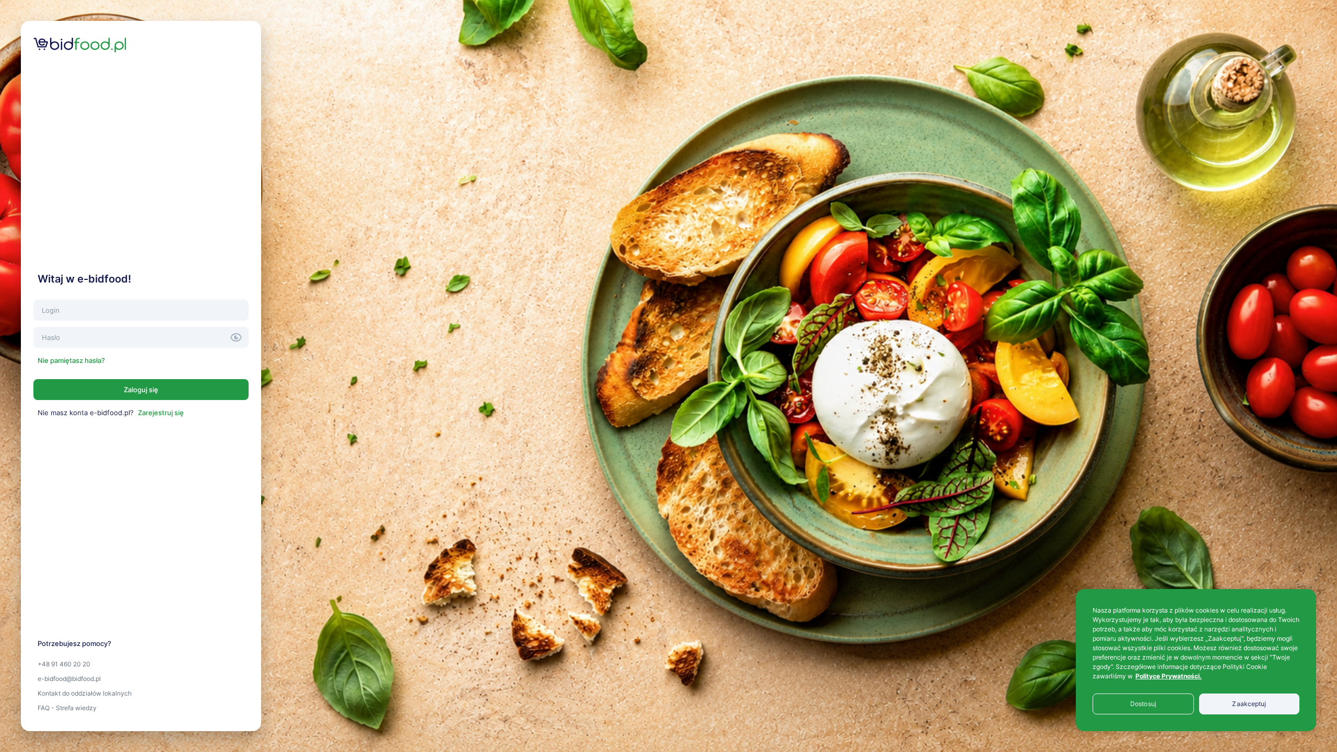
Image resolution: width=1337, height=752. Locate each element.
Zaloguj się (141, 389)
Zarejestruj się (161, 412)
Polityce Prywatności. (1168, 676)
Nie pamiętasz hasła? (71, 360)
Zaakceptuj (1249, 704)
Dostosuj (1143, 704)
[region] (1196, 660)
